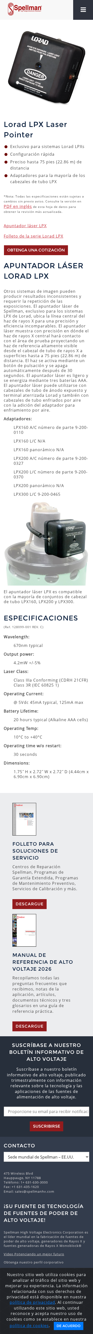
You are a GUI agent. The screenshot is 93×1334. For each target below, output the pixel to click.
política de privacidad (32, 1302)
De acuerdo (69, 1326)
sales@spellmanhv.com (34, 1191)
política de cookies (29, 1325)
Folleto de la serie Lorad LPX (33, 236)
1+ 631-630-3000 (34, 1182)
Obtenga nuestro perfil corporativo (34, 1262)
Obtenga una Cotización (36, 250)
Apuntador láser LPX (25, 225)
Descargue (29, 904)
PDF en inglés (18, 206)
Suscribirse (46, 1126)
